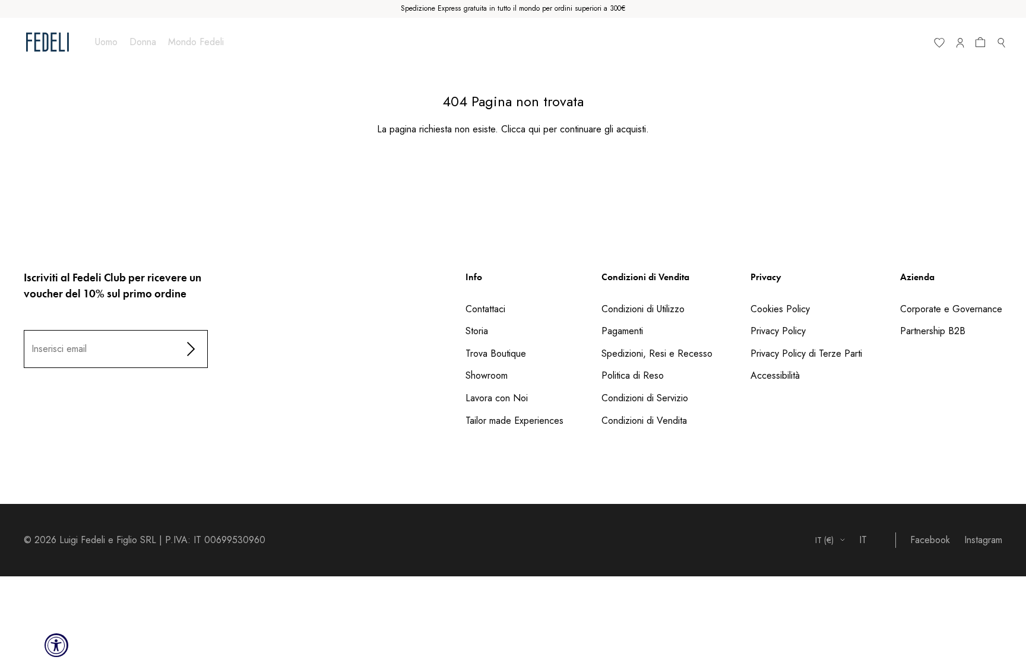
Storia (477, 331)
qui (534, 129)
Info (474, 277)
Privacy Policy (778, 331)
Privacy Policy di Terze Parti (806, 353)
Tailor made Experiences (514, 420)
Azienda (917, 277)
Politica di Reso (632, 375)
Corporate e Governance (951, 309)
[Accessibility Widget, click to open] (56, 645)
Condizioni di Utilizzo (643, 309)
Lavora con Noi (497, 398)
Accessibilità (775, 375)
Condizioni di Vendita (645, 277)
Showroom (487, 375)
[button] (982, 45)
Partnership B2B (932, 331)
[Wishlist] (939, 45)
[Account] (959, 45)
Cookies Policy (780, 309)
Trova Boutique (496, 353)
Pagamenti (622, 331)
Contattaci (485, 309)
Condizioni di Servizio (644, 398)
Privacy (765, 277)
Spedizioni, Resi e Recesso (656, 353)
